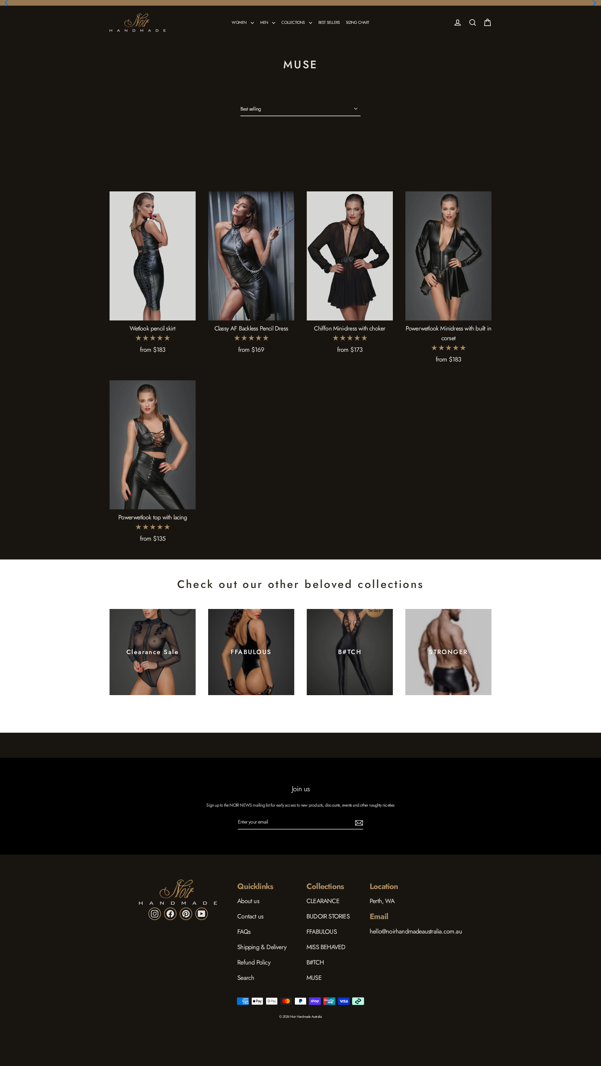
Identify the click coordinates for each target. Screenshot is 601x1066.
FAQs (243, 931)
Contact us (250, 916)
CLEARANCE (322, 901)
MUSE (313, 977)
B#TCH (315, 962)
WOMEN (239, 22)
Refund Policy (253, 962)
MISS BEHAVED (325, 947)
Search (245, 977)
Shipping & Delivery (261, 947)
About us (248, 901)
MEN (264, 22)
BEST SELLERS (329, 22)
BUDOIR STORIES (328, 916)
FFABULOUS (321, 931)
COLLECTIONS (293, 22)
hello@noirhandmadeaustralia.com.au (416, 931)
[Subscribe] (358, 822)
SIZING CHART (357, 22)
